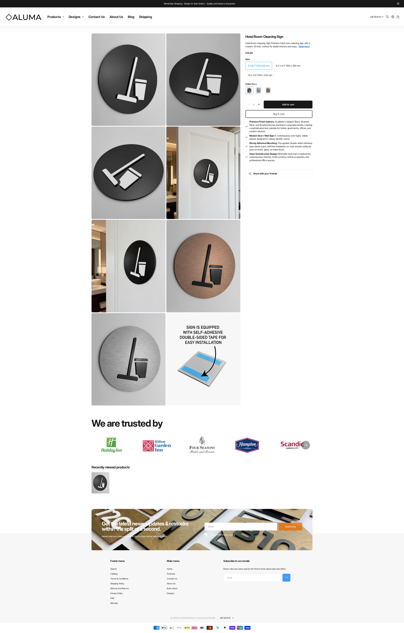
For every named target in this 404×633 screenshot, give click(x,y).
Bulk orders (172, 588)
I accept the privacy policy (222, 534)
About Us (116, 17)
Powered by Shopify (206, 618)
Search (113, 569)
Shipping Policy (117, 583)
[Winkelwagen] (398, 17)
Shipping (145, 17)
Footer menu (117, 561)
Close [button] (398, 3)
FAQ (112, 598)
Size (247, 59)
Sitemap (114, 603)
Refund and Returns (119, 588)
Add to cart (288, 104)
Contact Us (96, 17)
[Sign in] (392, 17)
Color (251, 84)
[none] (305, 445)
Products (54, 17)
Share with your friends (265, 173)
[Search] (387, 17)
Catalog (113, 573)
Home (169, 569)
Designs (75, 17)
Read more (304, 46)
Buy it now (279, 114)
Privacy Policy (116, 593)
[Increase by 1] (259, 104)
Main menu (173, 561)
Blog (131, 17)
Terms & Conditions (119, 578)
